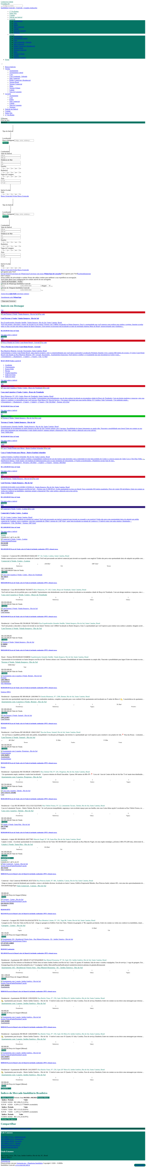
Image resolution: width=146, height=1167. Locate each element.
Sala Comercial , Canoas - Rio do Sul (31, 886)
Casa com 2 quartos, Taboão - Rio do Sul (17, 811)
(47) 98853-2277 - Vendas (11, 1143)
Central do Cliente (25, 1128)
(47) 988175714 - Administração (13, 1137)
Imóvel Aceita (5, 190)
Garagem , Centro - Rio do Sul (13, 925)
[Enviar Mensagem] (42, 290)
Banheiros (4, 170)
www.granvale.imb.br (22, 1165)
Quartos (3, 166)
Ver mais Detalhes (139, 1165)
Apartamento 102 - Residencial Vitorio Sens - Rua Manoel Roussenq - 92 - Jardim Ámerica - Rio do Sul (42, 968)
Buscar (5, 143)
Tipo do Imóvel (7, 131)
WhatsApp (4, 1128)
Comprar (4, 337)
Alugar (3, 897)
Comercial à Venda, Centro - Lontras (15, 561)
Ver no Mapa (5, 1159)
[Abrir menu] (2, 63)
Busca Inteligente (8, 140)
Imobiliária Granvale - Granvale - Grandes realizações (19, 8)
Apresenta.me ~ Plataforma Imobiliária (30, 1163)
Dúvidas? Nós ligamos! (9, 1119)
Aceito (20, 281)
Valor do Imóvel (6, 153)
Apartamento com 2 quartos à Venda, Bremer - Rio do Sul (24, 702)
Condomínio (5, 151)
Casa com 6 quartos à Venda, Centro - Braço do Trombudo (24, 595)
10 (9, 858)
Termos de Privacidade (9, 281)
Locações (4, 860)
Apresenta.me (5, 1161)
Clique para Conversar (8, 301)
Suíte (2, 192)
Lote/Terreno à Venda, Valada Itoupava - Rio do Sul (21, 628)
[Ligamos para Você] (8, 272)
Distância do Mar (7, 160)
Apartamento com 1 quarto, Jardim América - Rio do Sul (23, 1003)
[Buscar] (2, 6)
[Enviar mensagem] (52, 286)
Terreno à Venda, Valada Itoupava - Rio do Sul (19, 662)
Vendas (3, 535)
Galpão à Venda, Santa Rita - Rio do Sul (17, 844)
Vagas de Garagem (7, 174)
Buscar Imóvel (13, 1128)
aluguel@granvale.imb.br (9, 1147)
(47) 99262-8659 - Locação (11, 1141)
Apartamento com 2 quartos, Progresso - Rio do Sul (21, 777)
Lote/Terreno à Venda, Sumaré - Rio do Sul (18, 737)
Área (2, 178)
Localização (6, 138)
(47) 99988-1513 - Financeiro (12, 1139)
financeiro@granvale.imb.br (10, 1145)
